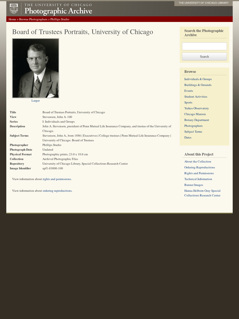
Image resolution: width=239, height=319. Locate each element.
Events (188, 91)
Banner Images (193, 185)
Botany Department (196, 120)
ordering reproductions (57, 190)
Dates (187, 137)
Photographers (193, 126)
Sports (188, 102)
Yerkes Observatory (196, 108)
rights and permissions (57, 179)
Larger (36, 100)
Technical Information (198, 179)
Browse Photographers (33, 19)
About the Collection (197, 161)
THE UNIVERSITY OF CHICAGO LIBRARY (203, 2)
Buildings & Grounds (197, 85)
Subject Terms (193, 131)
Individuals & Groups (198, 79)
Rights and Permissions (199, 173)
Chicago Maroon (195, 114)
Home (12, 19)
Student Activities (195, 96)
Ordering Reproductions (199, 167)
